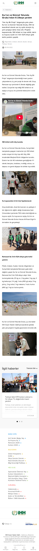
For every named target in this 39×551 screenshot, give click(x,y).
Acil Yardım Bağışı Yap (16, 438)
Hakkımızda (12, 489)
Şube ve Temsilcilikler (16, 496)
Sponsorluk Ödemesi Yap (17, 472)
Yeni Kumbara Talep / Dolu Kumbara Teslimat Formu (17, 479)
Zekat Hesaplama (14, 454)
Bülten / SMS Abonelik (16, 498)
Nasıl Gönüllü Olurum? (16, 461)
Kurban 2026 (13, 445)
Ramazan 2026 (14, 443)
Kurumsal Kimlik (14, 491)
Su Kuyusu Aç (13, 440)
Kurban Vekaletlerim (15, 474)
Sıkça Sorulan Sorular (16, 458)
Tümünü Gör (31, 368)
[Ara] (4, 3)
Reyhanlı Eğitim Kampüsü (17, 476)
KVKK (10, 456)
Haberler (8, 10)
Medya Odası (13, 494)
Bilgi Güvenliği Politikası (16, 463)
